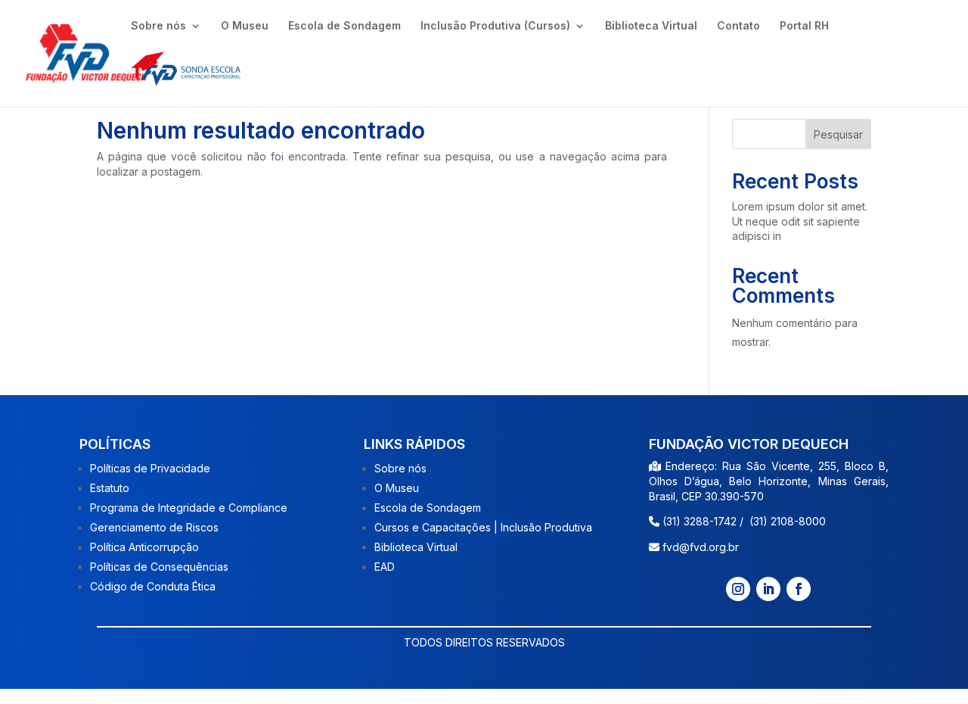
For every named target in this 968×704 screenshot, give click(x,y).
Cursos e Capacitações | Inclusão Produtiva (483, 527)
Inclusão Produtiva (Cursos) (495, 26)
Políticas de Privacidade (150, 468)
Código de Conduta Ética (153, 586)
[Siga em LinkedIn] (768, 589)
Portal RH (804, 26)
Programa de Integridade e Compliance (188, 507)
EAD (384, 566)
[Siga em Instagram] (738, 589)
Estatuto (109, 487)
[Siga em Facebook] (798, 589)
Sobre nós (158, 26)
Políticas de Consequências (159, 566)
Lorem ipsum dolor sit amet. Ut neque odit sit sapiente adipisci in (799, 221)
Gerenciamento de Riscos (154, 527)
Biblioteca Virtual (651, 26)
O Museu (244, 26)
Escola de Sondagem (344, 26)
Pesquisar (838, 134)
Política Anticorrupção (144, 546)
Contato (738, 26)
